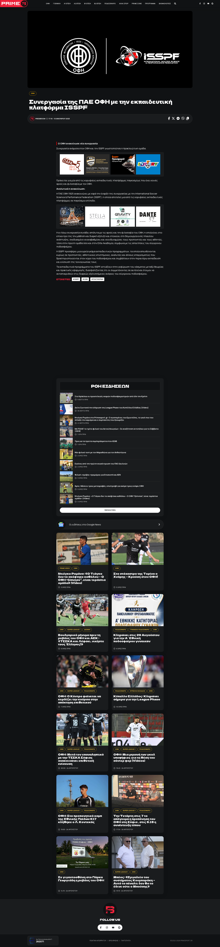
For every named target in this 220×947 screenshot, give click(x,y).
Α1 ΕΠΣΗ (67, 4)
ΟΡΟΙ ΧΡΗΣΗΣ (114, 941)
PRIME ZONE (137, 4)
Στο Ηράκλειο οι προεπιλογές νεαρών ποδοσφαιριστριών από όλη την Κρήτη (111, 396)
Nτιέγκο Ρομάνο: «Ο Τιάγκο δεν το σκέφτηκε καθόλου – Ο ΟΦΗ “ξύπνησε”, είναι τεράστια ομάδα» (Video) (116, 497)
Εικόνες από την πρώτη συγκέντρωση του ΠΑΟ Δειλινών (101, 463)
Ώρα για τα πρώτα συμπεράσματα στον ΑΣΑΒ (96, 441)
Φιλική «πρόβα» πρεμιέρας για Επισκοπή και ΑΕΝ (98, 474)
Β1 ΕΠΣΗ (87, 4)
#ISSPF (76, 279)
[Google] (212, 3)
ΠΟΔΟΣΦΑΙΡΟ (110, 4)
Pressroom (40, 119)
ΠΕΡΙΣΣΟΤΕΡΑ (110, 510)
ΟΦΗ (48, 4)
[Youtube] (208, 3)
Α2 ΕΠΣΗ (77, 4)
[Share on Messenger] (178, 119)
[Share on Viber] (182, 119)
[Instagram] (204, 3)
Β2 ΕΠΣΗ (97, 4)
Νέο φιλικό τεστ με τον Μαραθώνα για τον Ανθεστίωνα (100, 452)
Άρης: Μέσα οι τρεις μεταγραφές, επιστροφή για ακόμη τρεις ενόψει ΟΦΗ (109, 486)
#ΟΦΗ (85, 279)
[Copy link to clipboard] (187, 119)
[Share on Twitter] (173, 119)
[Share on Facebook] (169, 119)
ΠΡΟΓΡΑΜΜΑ (150, 4)
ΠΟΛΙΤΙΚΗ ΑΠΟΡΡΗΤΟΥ (98, 941)
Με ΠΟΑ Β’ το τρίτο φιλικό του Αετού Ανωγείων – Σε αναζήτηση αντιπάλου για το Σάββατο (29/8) (117, 429)
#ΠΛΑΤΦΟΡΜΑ (97, 279)
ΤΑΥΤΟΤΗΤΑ (126, 941)
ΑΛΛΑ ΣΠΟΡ (123, 4)
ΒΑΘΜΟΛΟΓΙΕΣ (165, 4)
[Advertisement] (110, 134)
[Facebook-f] (200, 3)
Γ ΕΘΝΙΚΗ (56, 4)
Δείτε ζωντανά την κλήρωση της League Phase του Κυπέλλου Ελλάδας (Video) (112, 407)
